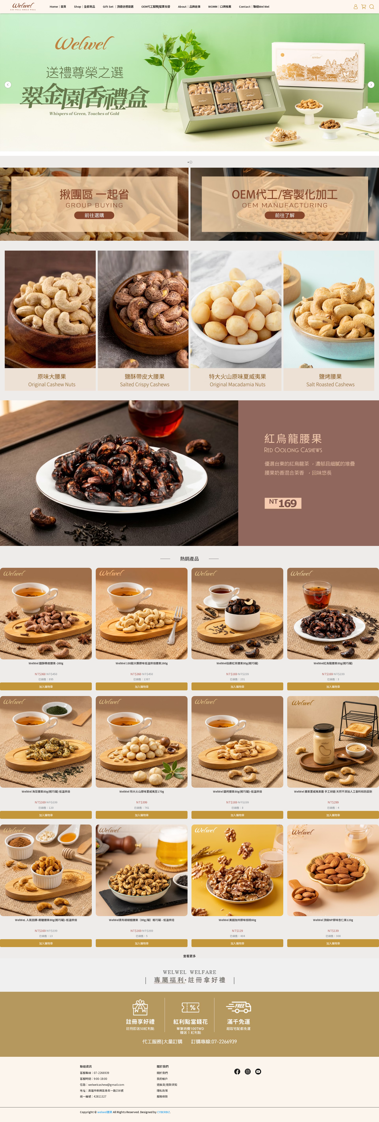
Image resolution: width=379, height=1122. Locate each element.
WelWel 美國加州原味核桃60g (237, 920)
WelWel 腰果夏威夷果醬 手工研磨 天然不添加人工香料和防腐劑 (333, 791)
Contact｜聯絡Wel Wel (254, 6)
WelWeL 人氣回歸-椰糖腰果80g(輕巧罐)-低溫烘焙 (46, 920)
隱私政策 (162, 1090)
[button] (8, 85)
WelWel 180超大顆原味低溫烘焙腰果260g (142, 663)
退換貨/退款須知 (167, 1085)
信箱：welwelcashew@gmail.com (102, 1085)
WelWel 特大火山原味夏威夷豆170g (141, 791)
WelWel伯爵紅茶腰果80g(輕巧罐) (237, 663)
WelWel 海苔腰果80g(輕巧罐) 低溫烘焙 (46, 791)
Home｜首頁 (58, 6)
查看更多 (189, 956)
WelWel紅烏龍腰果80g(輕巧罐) (333, 663)
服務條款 (162, 1096)
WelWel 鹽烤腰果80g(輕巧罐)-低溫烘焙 (237, 791)
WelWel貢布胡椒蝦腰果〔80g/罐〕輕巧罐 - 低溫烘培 (141, 920)
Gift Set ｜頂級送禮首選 (118, 6)
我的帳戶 (162, 1079)
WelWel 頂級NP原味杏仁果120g (333, 920)
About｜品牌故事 (189, 6)
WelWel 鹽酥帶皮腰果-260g (46, 663)
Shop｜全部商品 (84, 6)
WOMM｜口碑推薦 (219, 6)
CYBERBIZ (163, 1112)
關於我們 (162, 1073)
